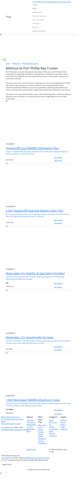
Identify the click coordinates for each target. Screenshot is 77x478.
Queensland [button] (36, 12)
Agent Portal (31, 449)
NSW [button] (34, 9)
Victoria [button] (35, 27)
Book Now (58, 161)
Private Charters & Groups (42, 438)
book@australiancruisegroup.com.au (58, 2)
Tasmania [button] (35, 23)
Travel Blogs (42, 443)
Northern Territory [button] (39, 16)
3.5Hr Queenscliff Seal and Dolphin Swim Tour (34, 210)
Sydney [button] (35, 5)
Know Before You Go (53, 422)
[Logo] (10, 417)
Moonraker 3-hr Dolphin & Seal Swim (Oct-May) (35, 273)
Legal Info (64, 429)
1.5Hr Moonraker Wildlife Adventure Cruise (33, 400)
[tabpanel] (38, 46)
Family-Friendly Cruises (41, 432)
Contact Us (53, 436)
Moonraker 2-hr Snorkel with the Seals (30, 337)
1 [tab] (4, 60)
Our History (31, 422)
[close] (3, 475)
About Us (30, 420)
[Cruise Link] (38, 121)
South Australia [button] (37, 20)
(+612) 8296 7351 (38, 2)
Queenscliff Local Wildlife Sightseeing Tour (32, 148)
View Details (58, 158)
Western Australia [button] (38, 31)
